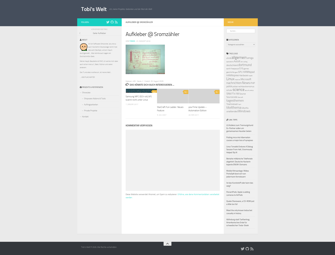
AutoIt (237, 61)
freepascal (235, 69)
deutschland (232, 65)
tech (239, 104)
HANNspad (249, 71)
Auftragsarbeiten (91, 104)
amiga (250, 57)
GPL (240, 71)
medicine (237, 80)
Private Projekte (90, 110)
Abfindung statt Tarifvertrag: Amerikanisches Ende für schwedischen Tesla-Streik (238, 222)
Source (242, 93)
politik (229, 86)
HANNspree (232, 75)
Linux (230, 79)
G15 (241, 68)
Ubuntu (245, 108)
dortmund (245, 65)
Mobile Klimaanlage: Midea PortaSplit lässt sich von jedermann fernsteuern (237, 174)
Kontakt (85, 116)
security (247, 90)
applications (229, 62)
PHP (252, 83)
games (246, 69)
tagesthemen (235, 100)
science (238, 89)
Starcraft (240, 97)
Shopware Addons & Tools (95, 98)
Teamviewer (232, 104)
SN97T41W (232, 93)
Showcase (86, 92)
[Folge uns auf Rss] (116, 22)
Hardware (243, 75)
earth (228, 69)
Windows (244, 111)
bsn (242, 62)
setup (252, 90)
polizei (235, 86)
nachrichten (234, 83)
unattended (232, 111)
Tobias (132, 41)
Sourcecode (231, 97)
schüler (229, 90)
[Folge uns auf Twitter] (107, 22)
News (246, 83)
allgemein (239, 57)
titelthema (233, 108)
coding (245, 62)
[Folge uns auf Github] (112, 22)
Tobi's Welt (94, 9)
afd (227, 58)
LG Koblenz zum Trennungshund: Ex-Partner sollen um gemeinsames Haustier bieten (239, 128)
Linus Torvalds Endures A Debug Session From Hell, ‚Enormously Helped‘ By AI (239, 149)
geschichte (230, 72)
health (251, 76)
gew (236, 72)
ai (230, 57)
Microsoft (246, 79)
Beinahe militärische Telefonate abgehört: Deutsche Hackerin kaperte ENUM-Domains (239, 161)
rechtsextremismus (246, 86)
